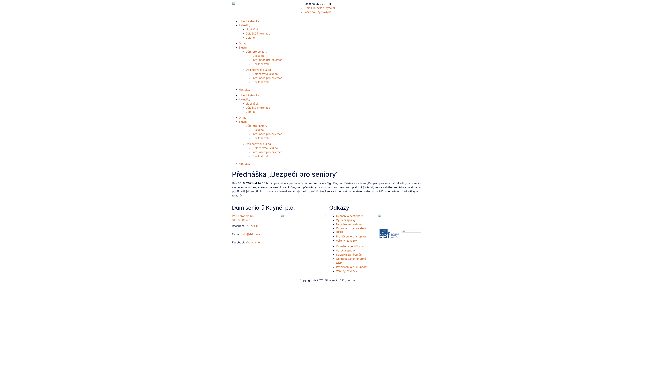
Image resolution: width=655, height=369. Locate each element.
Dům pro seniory (256, 51)
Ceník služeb (260, 64)
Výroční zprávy (346, 220)
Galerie (250, 37)
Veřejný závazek (346, 240)
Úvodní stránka (249, 95)
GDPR (340, 232)
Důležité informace (258, 33)
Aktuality (244, 25)
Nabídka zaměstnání (349, 224)
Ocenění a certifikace (349, 216)
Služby (243, 47)
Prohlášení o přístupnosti (352, 236)
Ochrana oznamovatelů (351, 228)
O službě (258, 55)
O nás (242, 43)
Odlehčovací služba (258, 69)
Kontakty (244, 89)
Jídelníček (252, 29)
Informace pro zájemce (267, 60)
